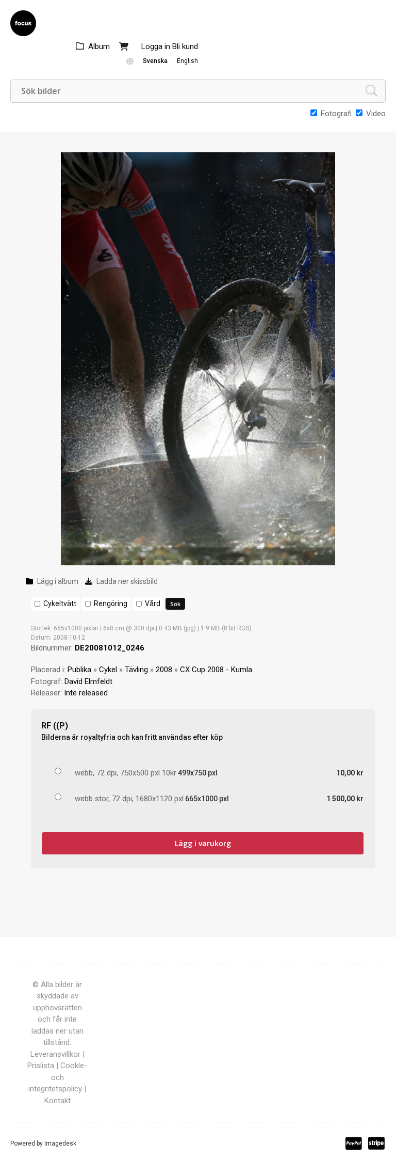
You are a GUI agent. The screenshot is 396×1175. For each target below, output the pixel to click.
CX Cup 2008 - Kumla (216, 669)
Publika (79, 669)
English (187, 61)
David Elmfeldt (88, 681)
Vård (152, 603)
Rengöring (110, 603)
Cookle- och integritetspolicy (57, 1077)
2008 (164, 669)
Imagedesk (60, 1143)
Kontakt (57, 1100)
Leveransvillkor (55, 1054)
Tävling (136, 669)
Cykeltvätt (59, 603)
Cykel (108, 669)
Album (99, 46)
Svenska (155, 61)
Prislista (40, 1065)
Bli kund (185, 46)
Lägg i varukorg (203, 843)
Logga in (155, 46)
